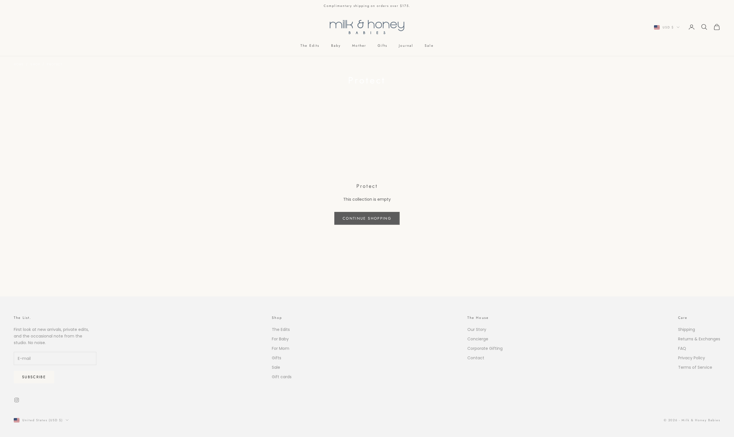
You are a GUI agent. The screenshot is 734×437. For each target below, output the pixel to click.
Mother (359, 45)
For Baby (280, 339)
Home (19, 64)
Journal (406, 45)
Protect (55, 64)
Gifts (382, 45)
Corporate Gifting (485, 348)
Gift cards (282, 377)
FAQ (682, 348)
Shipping (686, 329)
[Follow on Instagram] (16, 400)
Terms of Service (695, 367)
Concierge (477, 339)
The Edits (309, 45)
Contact (475, 358)
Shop (35, 64)
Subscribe (34, 377)
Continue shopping (367, 218)
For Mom (280, 348)
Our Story (476, 329)
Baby (336, 45)
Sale (429, 45)
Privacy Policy (691, 358)
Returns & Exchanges (699, 339)
